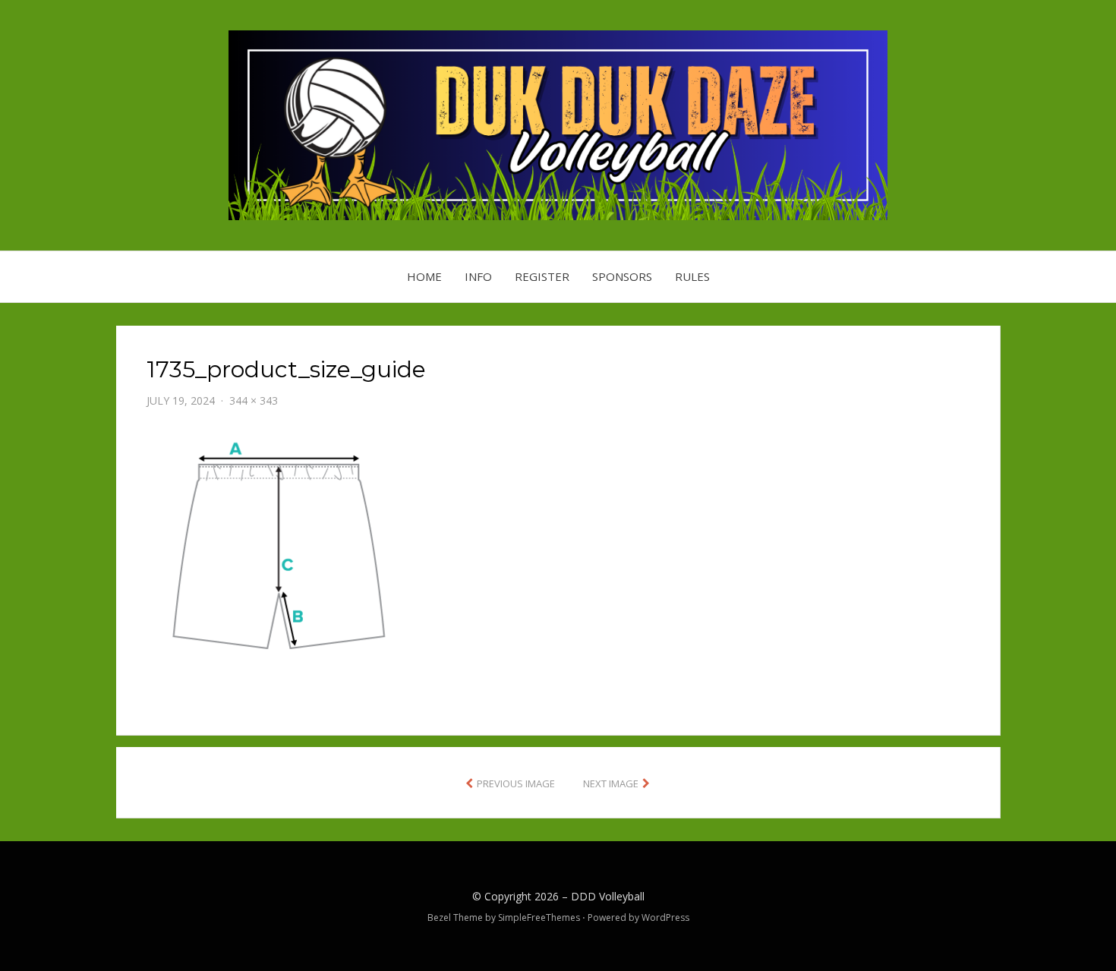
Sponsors (622, 276)
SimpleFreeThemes (539, 917)
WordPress (665, 917)
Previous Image (516, 783)
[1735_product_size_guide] (277, 550)
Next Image (610, 783)
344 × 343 (253, 400)
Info (478, 276)
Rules (692, 276)
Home (424, 276)
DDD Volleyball (608, 896)
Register (542, 276)
